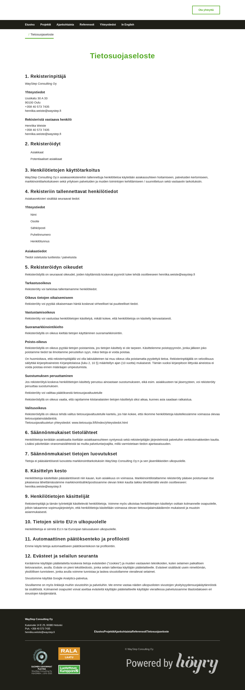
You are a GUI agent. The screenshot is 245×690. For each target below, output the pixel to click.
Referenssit (87, 24)
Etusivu (30, 24)
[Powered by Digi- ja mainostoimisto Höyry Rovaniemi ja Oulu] (172, 652)
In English (128, 24)
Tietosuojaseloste (157, 631)
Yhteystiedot (108, 24)
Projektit (45, 24)
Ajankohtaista (65, 24)
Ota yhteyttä (206, 9)
